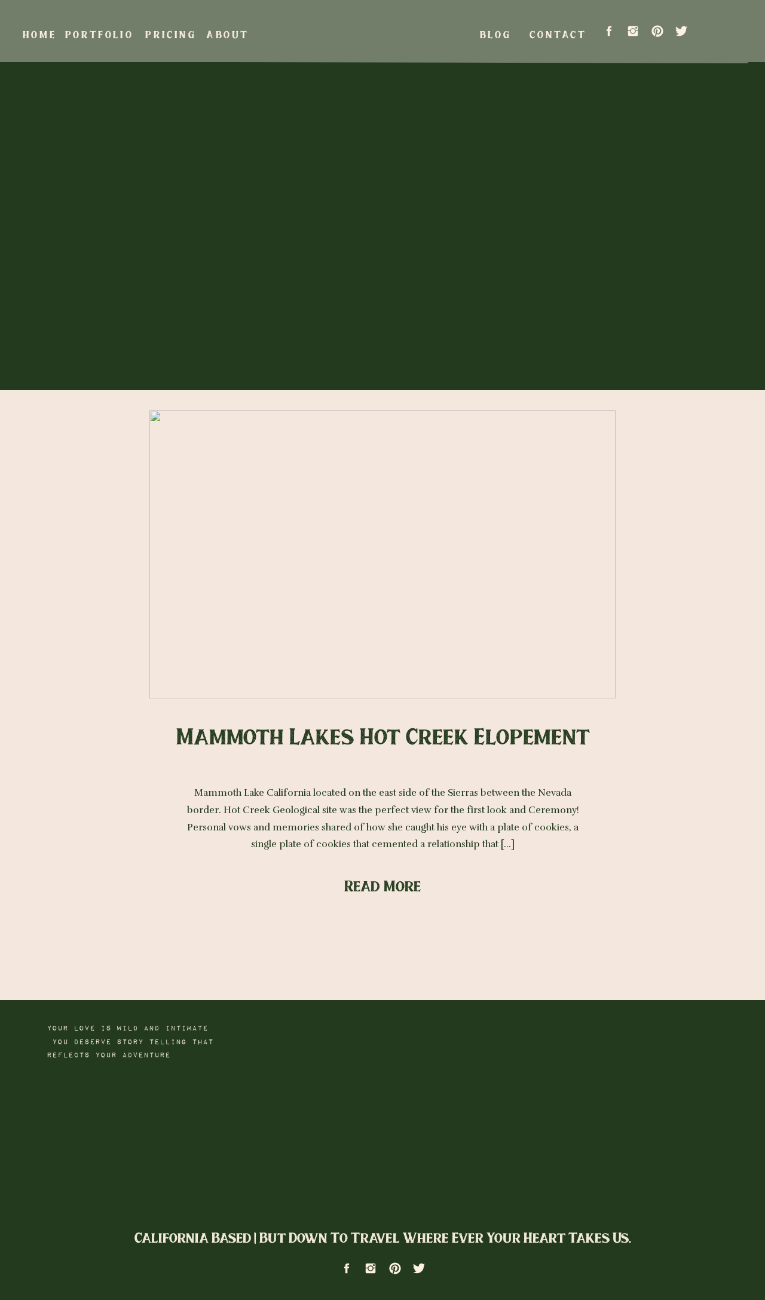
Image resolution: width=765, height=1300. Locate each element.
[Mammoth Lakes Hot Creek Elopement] (382, 554)
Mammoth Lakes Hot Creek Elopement (383, 736)
